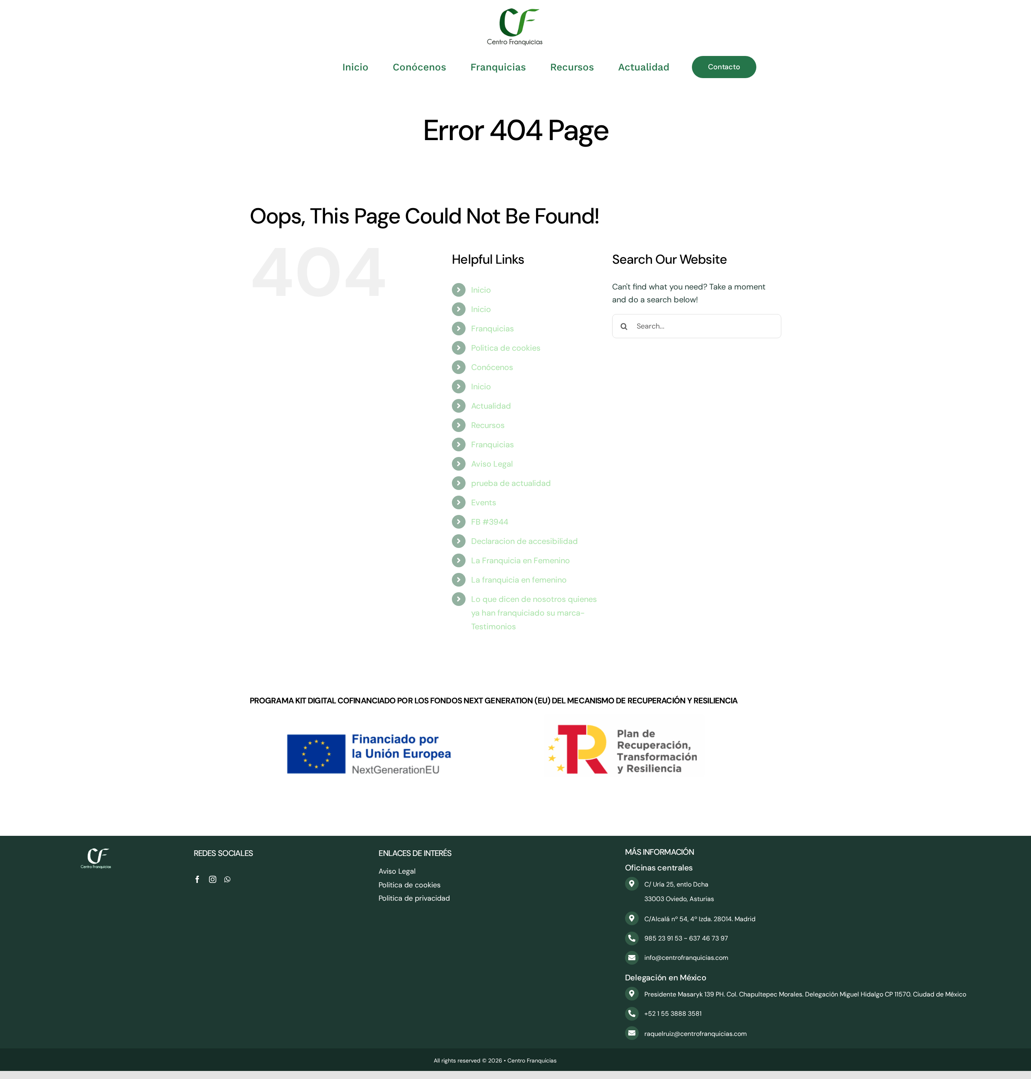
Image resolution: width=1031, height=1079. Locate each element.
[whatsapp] (227, 879)
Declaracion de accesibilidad (524, 541)
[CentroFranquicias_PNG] (515, 12)
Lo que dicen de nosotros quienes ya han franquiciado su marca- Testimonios (534, 613)
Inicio (481, 290)
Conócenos (492, 367)
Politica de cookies (505, 348)
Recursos (488, 425)
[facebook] (197, 879)
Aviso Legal (492, 464)
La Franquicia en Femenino (520, 560)
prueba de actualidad (511, 483)
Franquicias (492, 328)
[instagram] (212, 879)
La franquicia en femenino (519, 580)
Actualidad (491, 406)
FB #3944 (489, 522)
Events (483, 502)
